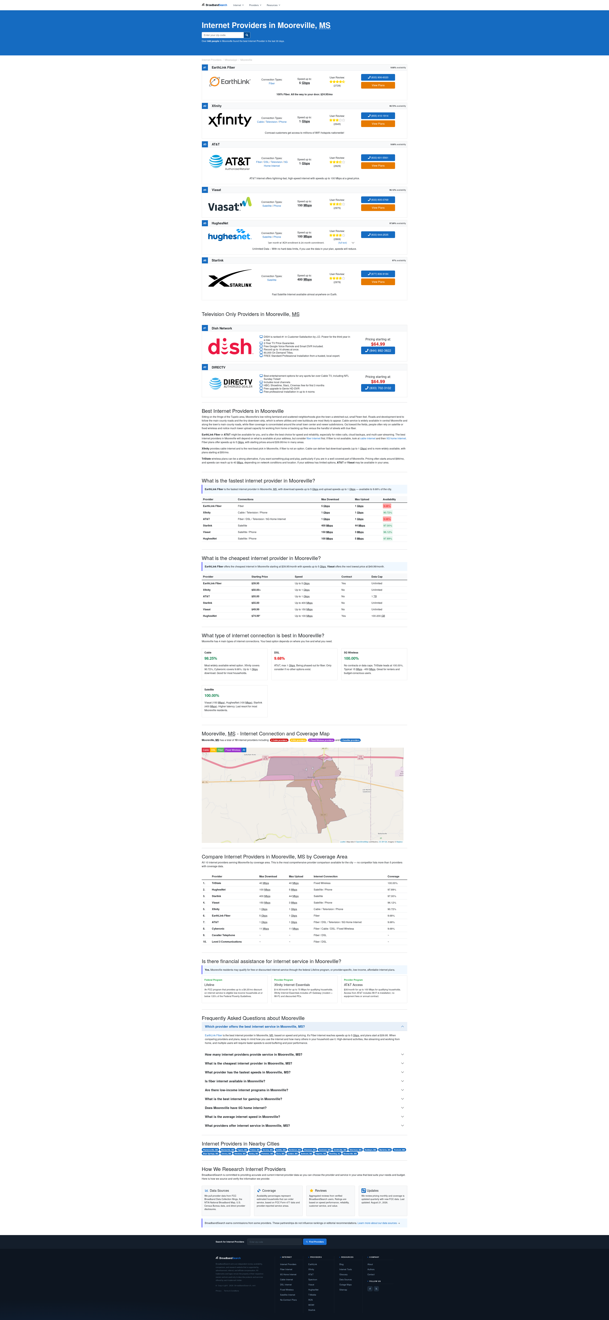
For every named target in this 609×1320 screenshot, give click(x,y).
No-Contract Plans (288, 1299)
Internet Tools (345, 1269)
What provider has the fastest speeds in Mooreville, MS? (248, 1072)
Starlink (207, 525)
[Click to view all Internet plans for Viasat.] (230, 203)
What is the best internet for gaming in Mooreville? (243, 1098)
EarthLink (312, 1264)
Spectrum (312, 1279)
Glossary (343, 1274)
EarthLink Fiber (212, 506)
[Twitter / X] (376, 1288)
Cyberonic (218, 928)
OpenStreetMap (362, 841)
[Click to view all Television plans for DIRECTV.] (230, 383)
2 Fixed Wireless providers (321, 740)
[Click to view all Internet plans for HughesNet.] (230, 234)
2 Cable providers (279, 740)
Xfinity (207, 512)
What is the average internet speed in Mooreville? (242, 1116)
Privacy (219, 1290)
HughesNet (210, 538)
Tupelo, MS (242, 1149)
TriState (216, 883)
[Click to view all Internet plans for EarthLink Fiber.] (230, 81)
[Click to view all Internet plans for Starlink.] (230, 278)
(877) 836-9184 (379, 274)
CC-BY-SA (383, 841)
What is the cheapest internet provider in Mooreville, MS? (248, 1063)
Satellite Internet (287, 1294)
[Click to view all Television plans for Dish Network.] (230, 346)
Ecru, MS (280, 1153)
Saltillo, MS (281, 1149)
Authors (371, 1269)
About (370, 1264)
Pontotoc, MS (267, 1153)
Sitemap (343, 1289)
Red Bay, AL (334, 1153)
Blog (341, 1264)
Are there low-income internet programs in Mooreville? (246, 1090)
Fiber (272, 83)
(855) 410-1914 (379, 115)
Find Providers (316, 1241)
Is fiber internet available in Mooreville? (235, 1081)
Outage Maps (345, 1284)
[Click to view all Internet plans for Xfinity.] (230, 119)
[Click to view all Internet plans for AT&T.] (230, 161)
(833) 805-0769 (379, 199)
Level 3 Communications (227, 941)
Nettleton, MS (295, 1149)
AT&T (206, 519)
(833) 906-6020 (379, 77)
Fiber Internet (286, 1269)
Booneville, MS (350, 1153)
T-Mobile (312, 1294)
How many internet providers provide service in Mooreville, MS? (253, 1054)
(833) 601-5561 (379, 157)
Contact (371, 1274)
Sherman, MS (356, 1149)
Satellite (267, 206)
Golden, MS (293, 1153)
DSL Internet (286, 1284)
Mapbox (399, 841)
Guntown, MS (325, 1149)
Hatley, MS (253, 1153)
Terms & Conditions (231, 1290)
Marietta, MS (385, 1149)
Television (271, 122)
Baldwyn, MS (370, 1149)
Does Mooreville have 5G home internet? (236, 1107)
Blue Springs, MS (210, 1153)
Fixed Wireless (233, 749)
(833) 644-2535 (379, 234)
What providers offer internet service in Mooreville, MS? (247, 1125)
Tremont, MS (399, 1149)
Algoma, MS (320, 1153)
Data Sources (345, 1279)
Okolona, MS (240, 1153)
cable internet (367, 438)
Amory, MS (226, 1153)
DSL (266, 162)
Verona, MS (268, 1149)
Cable (260, 122)
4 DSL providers (298, 740)
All (244, 749)
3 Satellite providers (350, 740)
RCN (310, 1299)
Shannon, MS (310, 1149)
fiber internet (314, 438)
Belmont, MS (306, 1153)
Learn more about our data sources (377, 1223)
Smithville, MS (340, 1149)
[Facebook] (370, 1288)
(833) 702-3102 (379, 387)
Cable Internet (286, 1279)
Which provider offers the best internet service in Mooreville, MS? (255, 1026)
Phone (283, 122)
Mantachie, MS (227, 1149)
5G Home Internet (276, 164)
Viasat (206, 532)
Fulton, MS (255, 1149)
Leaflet (342, 841)
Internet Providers (288, 1264)
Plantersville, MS (210, 1149)
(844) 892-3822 (379, 350)
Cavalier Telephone (223, 935)
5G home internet (396, 438)
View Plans (378, 85)
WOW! (311, 1304)
